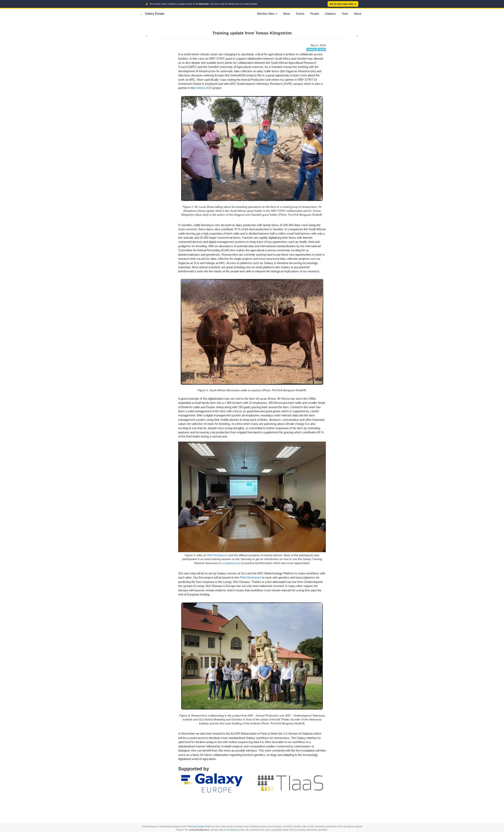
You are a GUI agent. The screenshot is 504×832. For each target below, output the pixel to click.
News (286, 13)
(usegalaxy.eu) (231, 563)
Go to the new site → (343, 4)
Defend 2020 (204, 88)
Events (300, 13)
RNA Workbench (217, 555)
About (357, 13)
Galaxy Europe (154, 13)
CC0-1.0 (293, 829)
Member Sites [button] (266, 13)
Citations (330, 13)
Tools (345, 13)
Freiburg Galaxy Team (199, 826)
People (314, 13)
